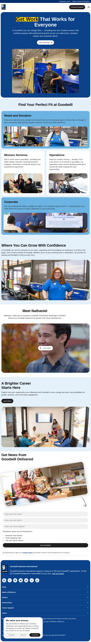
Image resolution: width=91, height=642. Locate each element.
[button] (3, 7)
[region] (23, 627)
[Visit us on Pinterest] (26, 580)
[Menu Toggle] (88, 7)
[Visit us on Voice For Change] (37, 580)
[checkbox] (45, 538)
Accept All (35, 635)
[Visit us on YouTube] (21, 580)
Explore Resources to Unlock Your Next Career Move (59, 618)
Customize (11, 635)
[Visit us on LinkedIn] (15, 580)
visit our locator (58, 574)
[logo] (5, 569)
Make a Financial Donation (81, 1)
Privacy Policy (28, 552)
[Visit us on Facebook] (4, 580)
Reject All (23, 635)
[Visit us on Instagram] (10, 580)
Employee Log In (64, 1)
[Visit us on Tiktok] (32, 580)
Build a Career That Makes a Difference (51, 621)
